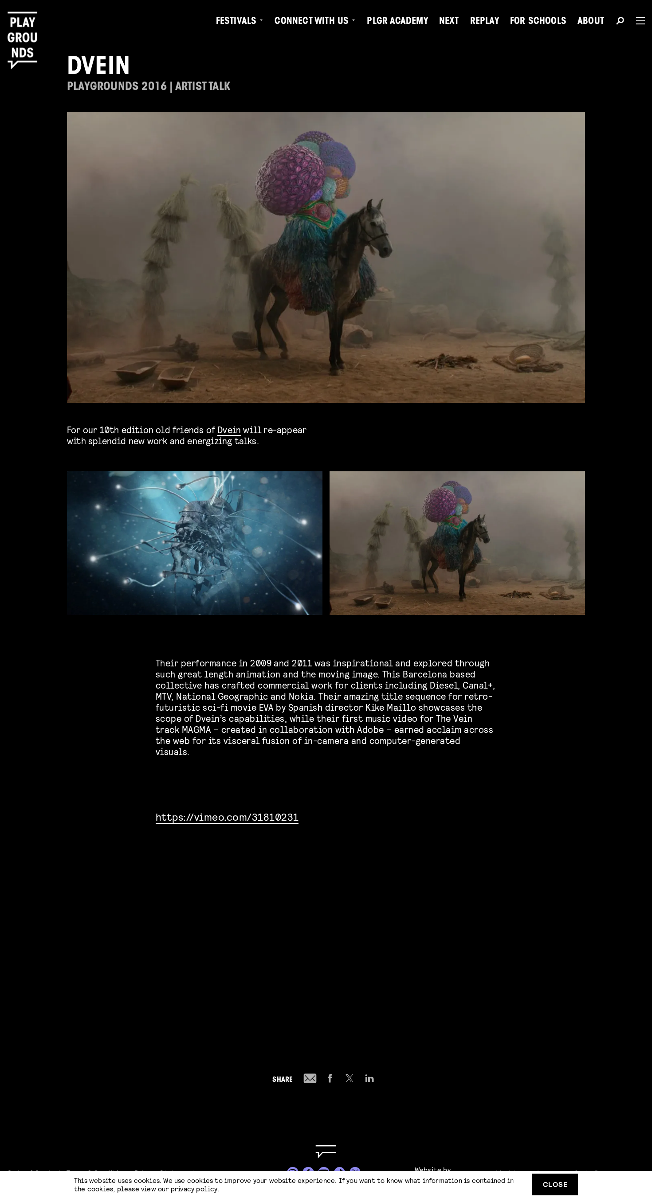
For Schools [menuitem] (538, 22)
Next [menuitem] (449, 22)
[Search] (620, 22)
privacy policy (194, 1188)
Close (555, 1184)
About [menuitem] (590, 22)
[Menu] (637, 20)
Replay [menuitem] (484, 22)
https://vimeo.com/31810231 (227, 816)
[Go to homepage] (326, 1151)
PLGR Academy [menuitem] (397, 22)
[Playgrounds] (25, 26)
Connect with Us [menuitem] (312, 22)
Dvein (229, 429)
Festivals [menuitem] (236, 22)
